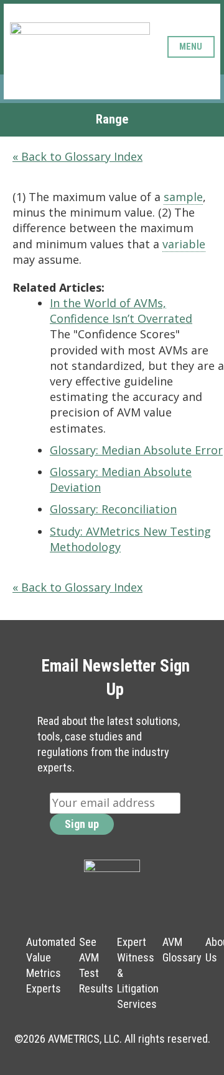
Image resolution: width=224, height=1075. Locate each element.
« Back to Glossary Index (77, 156)
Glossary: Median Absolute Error (136, 450)
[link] (183, 197)
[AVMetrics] (80, 46)
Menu (190, 47)
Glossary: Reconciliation (113, 509)
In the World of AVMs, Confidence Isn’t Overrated (121, 310)
